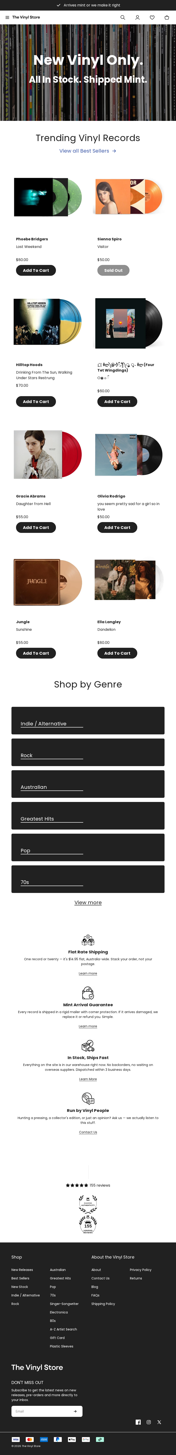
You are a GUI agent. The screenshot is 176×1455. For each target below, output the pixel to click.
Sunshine (24, 629)
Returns (136, 1278)
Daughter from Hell (33, 503)
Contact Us (88, 1132)
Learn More (88, 1079)
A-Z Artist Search (63, 1329)
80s (53, 1321)
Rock (27, 755)
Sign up (75, 1411)
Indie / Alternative (43, 724)
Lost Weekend (28, 246)
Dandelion (106, 629)
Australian (34, 787)
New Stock (19, 1286)
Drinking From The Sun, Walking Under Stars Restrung (44, 375)
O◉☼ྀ (103, 378)
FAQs (95, 1295)
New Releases (22, 1269)
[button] (7, 17)
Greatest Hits (37, 819)
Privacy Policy (140, 1269)
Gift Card (57, 1338)
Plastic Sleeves (61, 1346)
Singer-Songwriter (64, 1304)
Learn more (88, 973)
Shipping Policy (103, 1304)
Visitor (103, 246)
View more (88, 902)
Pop (25, 850)
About (96, 1269)
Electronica (59, 1312)
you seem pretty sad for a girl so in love (128, 506)
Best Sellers (20, 1278)
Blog (94, 1286)
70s (25, 882)
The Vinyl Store (31, 1446)
